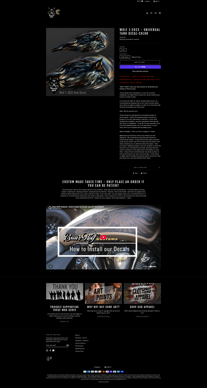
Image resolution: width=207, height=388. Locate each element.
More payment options (140, 71)
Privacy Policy (79, 351)
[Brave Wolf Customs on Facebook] (50, 350)
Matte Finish (136, 57)
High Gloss (125, 57)
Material (123, 54)
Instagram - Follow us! (82, 340)
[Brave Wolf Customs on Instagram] (47, 350)
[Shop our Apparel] (142, 293)
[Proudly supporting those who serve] (64, 293)
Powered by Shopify (103, 381)
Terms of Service (80, 343)
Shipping (122, 39)
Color (122, 46)
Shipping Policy (80, 348)
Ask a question (140, 167)
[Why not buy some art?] (103, 293)
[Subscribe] (68, 345)
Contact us (64, 321)
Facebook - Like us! (81, 337)
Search (77, 335)
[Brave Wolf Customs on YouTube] (53, 350)
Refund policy (79, 346)
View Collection (103, 316)
